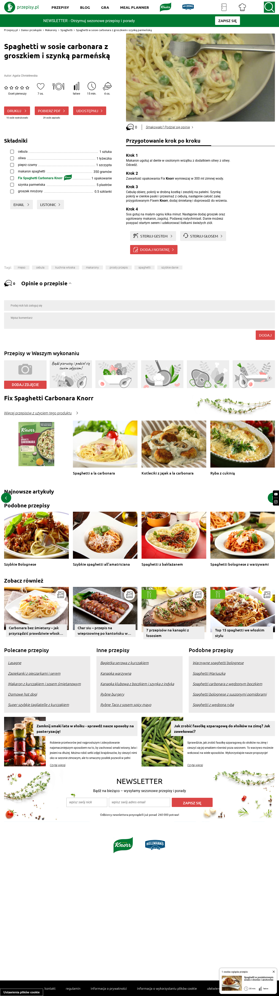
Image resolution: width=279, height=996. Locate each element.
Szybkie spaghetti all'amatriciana (101, 564)
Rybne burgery (112, 694)
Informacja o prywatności (109, 988)
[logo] (21, 7)
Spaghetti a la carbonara (94, 473)
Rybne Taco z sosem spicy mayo (125, 704)
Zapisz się (192, 802)
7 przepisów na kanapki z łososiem (167, 633)
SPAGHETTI (144, 267)
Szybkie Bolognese (20, 564)
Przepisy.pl (11, 30)
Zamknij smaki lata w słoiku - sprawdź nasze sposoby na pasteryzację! (85, 728)
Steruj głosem (204, 236)
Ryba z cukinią (222, 473)
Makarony (51, 30)
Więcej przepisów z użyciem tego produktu (38, 413)
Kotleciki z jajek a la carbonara (168, 473)
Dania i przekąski (31, 30)
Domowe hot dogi (22, 694)
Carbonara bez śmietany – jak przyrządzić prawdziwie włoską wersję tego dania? (35, 631)
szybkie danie (169, 267)
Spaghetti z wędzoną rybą (213, 704)
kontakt (50, 988)
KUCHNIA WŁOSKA (65, 267)
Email (19, 204)
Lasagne (14, 662)
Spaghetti (66, 30)
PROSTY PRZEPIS (119, 267)
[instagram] (276, 502)
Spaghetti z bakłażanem (162, 564)
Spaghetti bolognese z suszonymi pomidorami (230, 694)
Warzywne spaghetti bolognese (218, 662)
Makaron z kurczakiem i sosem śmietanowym (44, 684)
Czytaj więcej (58, 765)
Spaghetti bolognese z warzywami (239, 564)
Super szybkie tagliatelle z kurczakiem (38, 704)
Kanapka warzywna (115, 673)
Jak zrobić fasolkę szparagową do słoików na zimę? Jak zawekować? (222, 728)
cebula (40, 267)
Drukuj (14, 111)
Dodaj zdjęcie (25, 385)
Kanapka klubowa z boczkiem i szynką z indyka (137, 684)
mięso (21, 267)
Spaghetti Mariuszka (209, 673)
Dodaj (265, 335)
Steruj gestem (154, 236)
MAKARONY (92, 267)
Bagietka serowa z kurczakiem (124, 662)
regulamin (73, 988)
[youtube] (276, 494)
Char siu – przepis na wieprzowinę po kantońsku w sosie (103, 631)
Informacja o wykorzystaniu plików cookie (167, 988)
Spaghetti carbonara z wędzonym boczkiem (227, 684)
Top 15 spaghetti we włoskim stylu (239, 633)
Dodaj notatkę (155, 249)
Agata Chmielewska (25, 75)
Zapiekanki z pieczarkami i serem (34, 673)
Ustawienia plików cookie (21, 992)
